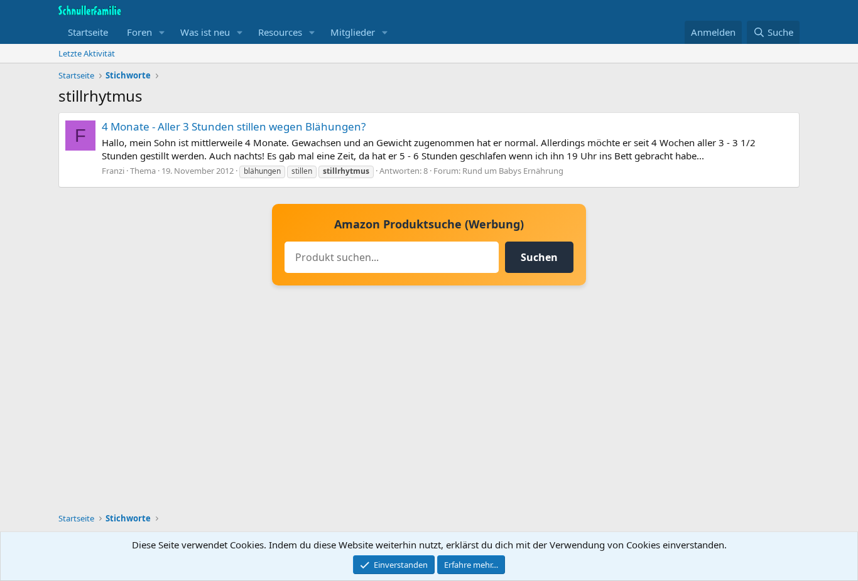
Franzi (113, 170)
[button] (162, 32)
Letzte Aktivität (86, 53)
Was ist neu (205, 32)
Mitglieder (352, 32)
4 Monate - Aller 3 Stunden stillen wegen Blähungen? (234, 126)
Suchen (539, 257)
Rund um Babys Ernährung (512, 170)
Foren (139, 32)
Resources (280, 32)
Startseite (88, 32)
